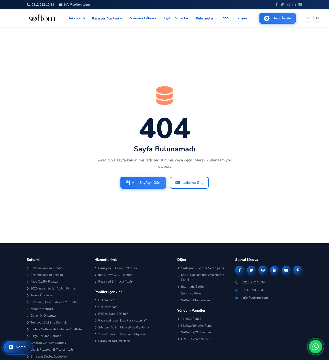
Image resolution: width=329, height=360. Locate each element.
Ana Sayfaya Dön (146, 182)
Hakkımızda (76, 18)
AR (317, 18)
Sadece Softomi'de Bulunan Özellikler (56, 329)
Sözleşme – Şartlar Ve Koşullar (202, 268)
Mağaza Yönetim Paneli (197, 326)
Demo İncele (282, 18)
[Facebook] (277, 5)
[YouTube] (300, 5)
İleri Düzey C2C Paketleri (115, 275)
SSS (226, 18)
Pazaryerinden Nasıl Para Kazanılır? (122, 320)
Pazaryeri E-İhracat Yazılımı (116, 281)
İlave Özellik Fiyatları (44, 281)
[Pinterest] (297, 270)
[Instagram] (288, 5)
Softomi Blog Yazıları (195, 300)
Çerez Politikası (191, 293)
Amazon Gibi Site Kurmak (48, 343)
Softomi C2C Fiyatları (196, 332)
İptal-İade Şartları (193, 287)
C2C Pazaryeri (108, 307)
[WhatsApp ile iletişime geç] (315, 346)
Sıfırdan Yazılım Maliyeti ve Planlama (123, 327)
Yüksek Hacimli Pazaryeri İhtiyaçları (122, 334)
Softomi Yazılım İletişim (46, 275)
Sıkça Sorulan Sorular (45, 336)
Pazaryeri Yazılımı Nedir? (114, 341)
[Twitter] (282, 5)
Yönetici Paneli (191, 319)
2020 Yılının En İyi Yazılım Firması (53, 288)
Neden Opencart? (42, 309)
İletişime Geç (192, 182)
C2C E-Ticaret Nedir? (195, 339)
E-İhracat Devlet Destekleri (49, 356)
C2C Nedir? (106, 300)
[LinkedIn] (294, 5)
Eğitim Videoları (176, 18)
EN (308, 18)
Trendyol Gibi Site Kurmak (48, 322)
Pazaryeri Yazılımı (105, 18)
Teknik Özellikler (41, 295)
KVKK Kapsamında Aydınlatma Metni (202, 277)
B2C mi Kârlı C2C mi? (113, 314)
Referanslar (205, 18)
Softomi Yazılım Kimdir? (46, 268)
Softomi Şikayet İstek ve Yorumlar (54, 302)
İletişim (241, 18)
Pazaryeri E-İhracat (143, 18)
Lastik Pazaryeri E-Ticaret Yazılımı (53, 349)
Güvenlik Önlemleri (43, 315)
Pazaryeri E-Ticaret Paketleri (117, 268)
